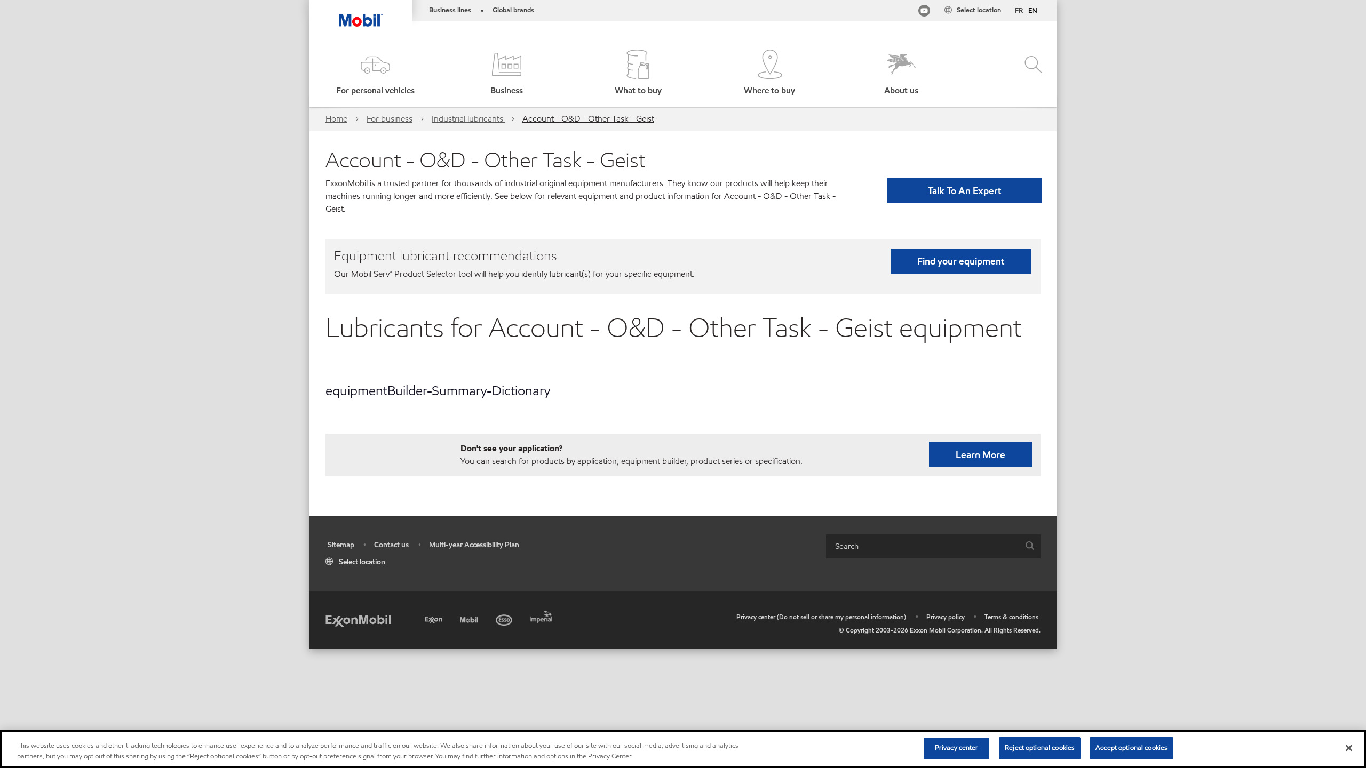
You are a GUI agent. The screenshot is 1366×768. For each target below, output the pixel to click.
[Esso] (505, 618)
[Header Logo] (360, 13)
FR (1019, 10)
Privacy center (957, 748)
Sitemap (341, 545)
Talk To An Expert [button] (964, 191)
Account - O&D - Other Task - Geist (588, 118)
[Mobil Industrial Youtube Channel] (924, 12)
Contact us (391, 545)
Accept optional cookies (1131, 748)
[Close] (1349, 747)
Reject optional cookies (1040, 748)
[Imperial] (542, 615)
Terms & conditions (1011, 616)
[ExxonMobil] (358, 620)
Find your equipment (960, 261)
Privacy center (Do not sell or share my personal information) (821, 616)
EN (1032, 11)
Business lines (450, 10)
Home (336, 118)
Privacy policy (945, 616)
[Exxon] (434, 618)
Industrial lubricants (468, 118)
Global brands (513, 10)
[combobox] (933, 546)
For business (389, 118)
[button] (375, 73)
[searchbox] (922, 546)
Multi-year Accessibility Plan (474, 545)
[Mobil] (470, 618)
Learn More (980, 455)
